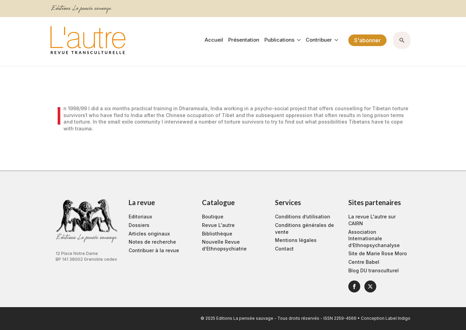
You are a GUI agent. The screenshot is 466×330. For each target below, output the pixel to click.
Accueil (214, 40)
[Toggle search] (401, 40)
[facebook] (354, 286)
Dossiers (139, 225)
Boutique (212, 216)
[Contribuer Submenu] (335, 40)
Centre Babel (363, 262)
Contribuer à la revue (154, 250)
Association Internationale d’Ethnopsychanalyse (374, 238)
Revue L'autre (218, 225)
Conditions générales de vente (304, 228)
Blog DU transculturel (373, 270)
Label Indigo (397, 318)
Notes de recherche (152, 242)
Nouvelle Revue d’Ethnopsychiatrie (224, 245)
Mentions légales (296, 240)
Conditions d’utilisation (302, 216)
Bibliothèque (217, 233)
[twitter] (370, 286)
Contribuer (319, 40)
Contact (284, 249)
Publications (279, 40)
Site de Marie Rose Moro (377, 253)
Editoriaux (140, 216)
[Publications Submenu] (297, 40)
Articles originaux (149, 233)
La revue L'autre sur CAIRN (372, 220)
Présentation (243, 40)
